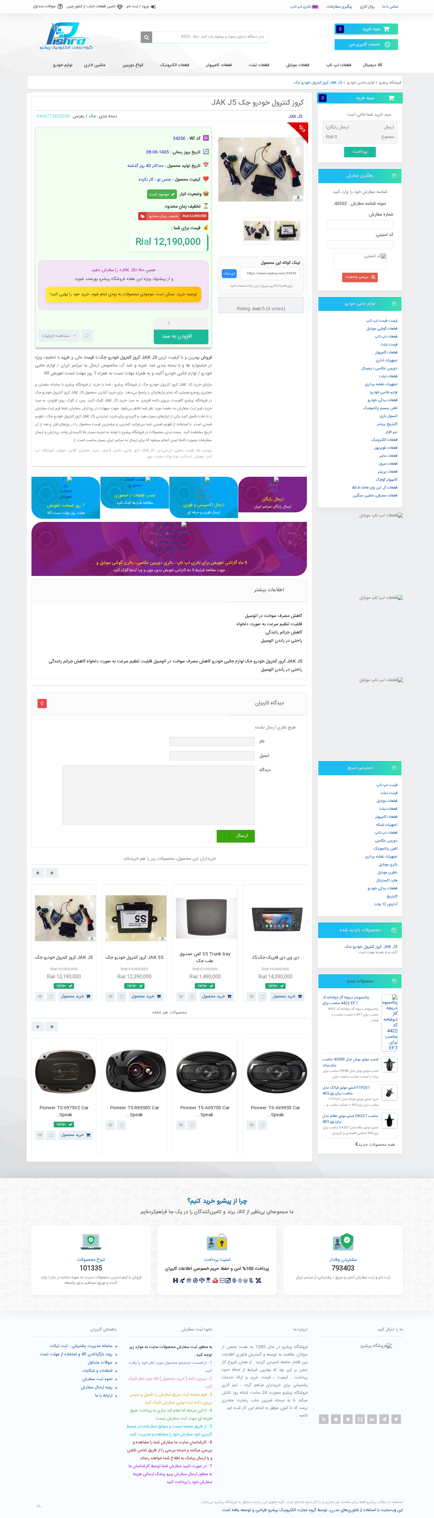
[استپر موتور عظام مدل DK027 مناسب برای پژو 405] (389, 1121)
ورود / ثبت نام (137, 6)
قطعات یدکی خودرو (382, 400)
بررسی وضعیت (356, 277)
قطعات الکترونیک (384, 440)
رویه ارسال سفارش (96, 1387)
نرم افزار (391, 432)
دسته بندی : (107, 116)
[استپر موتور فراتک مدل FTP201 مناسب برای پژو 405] (389, 1092)
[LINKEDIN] (372, 1419)
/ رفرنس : (79, 116)
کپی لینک (229, 273)
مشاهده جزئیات (56, 336)
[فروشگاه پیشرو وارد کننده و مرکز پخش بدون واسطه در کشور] (68, 36)
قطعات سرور (388, 464)
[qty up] (202, 324)
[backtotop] (38, 1506)
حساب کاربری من (364, 44)
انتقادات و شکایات (97, 1370)
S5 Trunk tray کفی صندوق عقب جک (205, 958)
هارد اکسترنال (386, 880)
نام (262, 741)
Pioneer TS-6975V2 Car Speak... (64, 1111)
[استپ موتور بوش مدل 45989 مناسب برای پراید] (389, 1064)
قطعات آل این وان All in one (374, 487)
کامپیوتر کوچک (386, 479)
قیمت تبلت (389, 344)
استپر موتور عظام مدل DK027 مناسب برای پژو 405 (350, 1119)
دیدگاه (265, 770)
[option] (64, 944)
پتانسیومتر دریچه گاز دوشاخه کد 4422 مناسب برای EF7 (345, 1000)
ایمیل (264, 756)
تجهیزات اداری (386, 360)
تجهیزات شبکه (386, 825)
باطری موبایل (387, 872)
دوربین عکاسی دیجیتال (379, 368)
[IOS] (336, 1419)
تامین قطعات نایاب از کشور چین (91, 6)
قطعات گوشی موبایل (381, 328)
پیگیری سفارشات (339, 6)
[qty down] (190, 324)
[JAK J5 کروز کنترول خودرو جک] (257, 230)
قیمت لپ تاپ (386, 785)
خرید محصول (72, 996)
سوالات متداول (44, 6)
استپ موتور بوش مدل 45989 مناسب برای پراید (350, 1062)
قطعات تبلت (388, 376)
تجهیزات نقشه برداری (381, 384)
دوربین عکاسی (386, 841)
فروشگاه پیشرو (390, 82)
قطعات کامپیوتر (386, 817)
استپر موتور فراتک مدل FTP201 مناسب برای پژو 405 (346, 1091)
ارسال (242, 835)
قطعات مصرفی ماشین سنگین (375, 495)
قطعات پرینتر (387, 471)
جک (92, 116)
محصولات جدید (360, 981)
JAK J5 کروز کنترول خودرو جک (371, 947)
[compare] (87, 336)
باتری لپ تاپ (301, 6)
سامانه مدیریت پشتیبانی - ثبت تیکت (81, 1346)
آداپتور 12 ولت (385, 904)
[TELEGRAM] (384, 1419)
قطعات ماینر (388, 456)
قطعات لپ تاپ (386, 336)
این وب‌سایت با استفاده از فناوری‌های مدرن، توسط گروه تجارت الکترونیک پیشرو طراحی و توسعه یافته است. (312, 1510)
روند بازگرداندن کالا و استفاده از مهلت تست (76, 1354)
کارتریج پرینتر (387, 424)
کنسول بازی (388, 416)
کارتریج (392, 896)
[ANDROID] (348, 1419)
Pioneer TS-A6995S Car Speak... (275, 1111)
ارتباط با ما (103, 1395)
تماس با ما (390, 6)
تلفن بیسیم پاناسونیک (380, 408)
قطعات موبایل (386, 801)
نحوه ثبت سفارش (97, 1379)
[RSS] (324, 1419)
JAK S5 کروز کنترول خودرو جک (134, 957)
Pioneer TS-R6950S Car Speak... (134, 1111)
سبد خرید (359, 29)
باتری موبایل (388, 864)
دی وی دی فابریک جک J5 (275, 957)
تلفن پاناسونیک (385, 848)
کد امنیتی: (384, 235)
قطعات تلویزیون (385, 448)
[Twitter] (396, 1419)
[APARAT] (360, 1419)
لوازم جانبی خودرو (360, 82)
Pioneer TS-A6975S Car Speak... (205, 1111)
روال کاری (367, 6)
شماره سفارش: (380, 214)
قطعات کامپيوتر (386, 352)
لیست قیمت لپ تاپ (381, 321)
